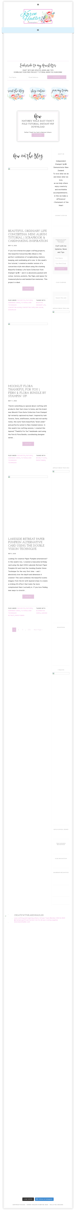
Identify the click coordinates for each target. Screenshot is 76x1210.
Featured (29, 300)
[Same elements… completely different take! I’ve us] (46, 971)
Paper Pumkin (40, 460)
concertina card (28, 307)
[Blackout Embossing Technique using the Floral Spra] (64, 1003)
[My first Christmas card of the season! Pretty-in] (29, 971)
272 (29, 630)
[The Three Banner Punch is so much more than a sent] (46, 1121)
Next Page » (38, 630)
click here (38, 135)
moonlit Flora (41, 458)
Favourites (21, 300)
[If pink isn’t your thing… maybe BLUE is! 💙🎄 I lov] (12, 966)
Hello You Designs (56, 1204)
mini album (39, 307)
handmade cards (14, 302)
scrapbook (12, 310)
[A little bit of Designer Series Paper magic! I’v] (12, 1124)
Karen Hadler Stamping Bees (38, 16)
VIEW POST (28, 288)
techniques (12, 462)
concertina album (15, 307)
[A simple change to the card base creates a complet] (64, 1123)
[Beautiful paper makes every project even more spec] (29, 1139)
